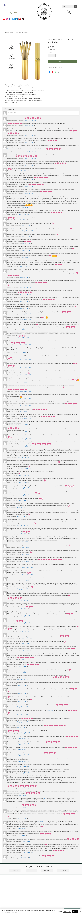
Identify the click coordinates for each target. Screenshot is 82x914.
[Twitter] (13, 19)
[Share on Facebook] (49, 72)
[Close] (80, 911)
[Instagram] (7, 19)
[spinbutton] (51, 55)
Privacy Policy (13, 912)
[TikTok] (23, 19)
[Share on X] (58, 72)
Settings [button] (60, 911)
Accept (75, 911)
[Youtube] (4, 19)
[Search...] (75, 6)
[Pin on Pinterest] (52, 72)
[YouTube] (19, 19)
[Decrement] (49, 55)
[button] (69, 12)
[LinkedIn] (16, 19)
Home (7, 32)
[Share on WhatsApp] (55, 72)
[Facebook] (10, 19)
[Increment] (54, 55)
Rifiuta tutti (67, 911)
